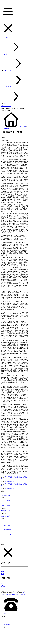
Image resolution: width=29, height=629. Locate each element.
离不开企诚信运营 (10, 481)
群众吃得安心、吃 (5, 511)
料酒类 (2, 574)
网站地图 (22, 594)
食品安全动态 (7, 128)
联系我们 (3, 583)
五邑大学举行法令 (5, 505)
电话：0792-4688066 (6, 106)
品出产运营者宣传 (5, 500)
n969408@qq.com (8, 534)
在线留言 (3, 586)
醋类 (2, 568)
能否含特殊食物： (5, 495)
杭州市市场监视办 (5, 516)
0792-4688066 (7, 526)
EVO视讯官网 (22, 126)
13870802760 (7, 529)
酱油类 (2, 571)
